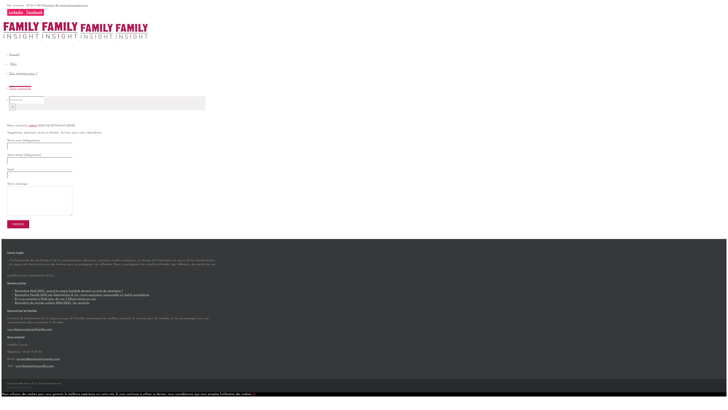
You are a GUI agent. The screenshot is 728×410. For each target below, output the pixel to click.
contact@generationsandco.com (38, 359)
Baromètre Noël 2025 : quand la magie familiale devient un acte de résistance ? (69, 291)
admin (33, 125)
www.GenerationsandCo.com (35, 366)
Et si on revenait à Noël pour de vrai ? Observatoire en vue (55, 298)
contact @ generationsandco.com (66, 5)
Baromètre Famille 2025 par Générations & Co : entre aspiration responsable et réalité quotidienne (82, 294)
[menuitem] (109, 54)
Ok (254, 394)
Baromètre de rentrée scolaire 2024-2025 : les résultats (52, 302)
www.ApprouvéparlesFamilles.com (29, 329)
